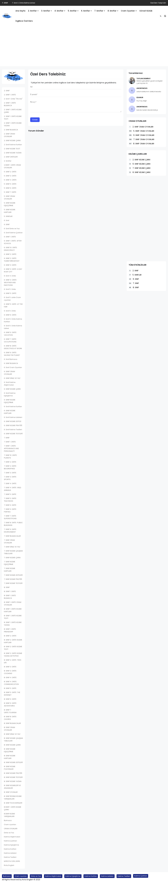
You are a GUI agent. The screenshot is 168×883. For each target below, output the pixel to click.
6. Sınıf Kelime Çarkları (13, 232)
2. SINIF (7, 90)
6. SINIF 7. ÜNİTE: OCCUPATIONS (10, 340)
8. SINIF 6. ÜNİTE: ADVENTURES (10, 704)
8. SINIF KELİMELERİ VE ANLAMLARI (12, 786)
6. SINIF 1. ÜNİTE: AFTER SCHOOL (13, 242)
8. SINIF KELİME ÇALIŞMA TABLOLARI (13, 739)
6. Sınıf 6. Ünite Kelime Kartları (13, 320)
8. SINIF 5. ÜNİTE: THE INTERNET (12, 693)
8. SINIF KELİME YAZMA (13, 781)
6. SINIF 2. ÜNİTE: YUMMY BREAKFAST (11, 259)
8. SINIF (7, 587)
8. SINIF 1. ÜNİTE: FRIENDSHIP (10, 630)
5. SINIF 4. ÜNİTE (10, 180)
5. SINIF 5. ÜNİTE (10, 184)
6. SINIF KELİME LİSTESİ (12, 421)
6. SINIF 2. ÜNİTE (10, 254)
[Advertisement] (84, 47)
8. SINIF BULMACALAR (12, 723)
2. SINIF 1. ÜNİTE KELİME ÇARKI (13, 110)
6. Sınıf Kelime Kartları (13, 406)
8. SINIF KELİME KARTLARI (9, 757)
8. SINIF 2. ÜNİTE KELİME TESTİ (13, 647)
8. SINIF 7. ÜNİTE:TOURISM (10, 711)
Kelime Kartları (10, 849)
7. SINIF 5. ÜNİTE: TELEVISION (10, 499)
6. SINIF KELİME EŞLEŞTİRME (9, 401)
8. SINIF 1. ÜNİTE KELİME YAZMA (13, 623)
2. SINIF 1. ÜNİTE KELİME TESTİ (13, 117)
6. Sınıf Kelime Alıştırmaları (9, 383)
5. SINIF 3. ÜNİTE (10, 176)
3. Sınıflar (45, 10)
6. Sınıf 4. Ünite (10, 276)
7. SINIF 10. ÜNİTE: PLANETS (10, 456)
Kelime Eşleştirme (11, 845)
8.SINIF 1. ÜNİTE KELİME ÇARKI (12, 808)
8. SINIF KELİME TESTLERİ (13, 777)
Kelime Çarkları (10, 841)
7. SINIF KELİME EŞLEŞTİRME (9, 563)
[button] (160, 16)
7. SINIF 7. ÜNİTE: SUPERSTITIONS (10, 517)
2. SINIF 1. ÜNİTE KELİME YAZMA (13, 124)
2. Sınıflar (32, 10)
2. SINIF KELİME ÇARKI (12, 140)
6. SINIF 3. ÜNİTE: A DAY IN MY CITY (13, 270)
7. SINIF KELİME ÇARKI (12, 557)
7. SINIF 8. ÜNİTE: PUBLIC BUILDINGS (13, 523)
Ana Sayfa (20, 10)
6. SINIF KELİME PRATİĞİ (13, 425)
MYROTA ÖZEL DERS (12, 861)
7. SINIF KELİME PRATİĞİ (13, 579)
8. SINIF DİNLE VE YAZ (12, 734)
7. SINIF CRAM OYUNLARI (9, 541)
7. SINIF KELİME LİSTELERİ (13, 575)
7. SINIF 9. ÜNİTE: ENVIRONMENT (10, 530)
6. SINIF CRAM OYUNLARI (9, 372)
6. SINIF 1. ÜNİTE (10, 236)
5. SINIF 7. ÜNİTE (10, 192)
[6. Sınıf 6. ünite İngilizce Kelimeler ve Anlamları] (9, 3)
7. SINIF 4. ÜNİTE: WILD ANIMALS (12, 488)
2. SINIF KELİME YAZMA (13, 152)
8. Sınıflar (112, 10)
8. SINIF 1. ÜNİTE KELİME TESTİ (13, 617)
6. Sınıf (5, 3)
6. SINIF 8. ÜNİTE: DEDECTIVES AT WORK (13, 347)
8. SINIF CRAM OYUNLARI (9, 728)
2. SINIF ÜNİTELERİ (11, 157)
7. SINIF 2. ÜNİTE (10, 462)
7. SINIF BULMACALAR (12, 536)
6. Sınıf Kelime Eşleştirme (9, 394)
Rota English (9, 865)
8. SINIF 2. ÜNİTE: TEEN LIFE (12, 661)
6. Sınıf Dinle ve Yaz (12, 228)
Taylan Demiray (143, 78)
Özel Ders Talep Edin (158, 3)
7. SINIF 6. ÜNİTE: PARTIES (10, 510)
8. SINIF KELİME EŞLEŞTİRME (9, 750)
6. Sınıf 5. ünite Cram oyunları (12, 298)
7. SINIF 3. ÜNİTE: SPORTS (10, 478)
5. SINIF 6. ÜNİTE (10, 188)
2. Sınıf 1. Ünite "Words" (13, 99)
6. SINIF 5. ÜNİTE (10, 293)
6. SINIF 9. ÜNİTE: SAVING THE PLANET (12, 353)
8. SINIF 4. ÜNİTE (10, 677)
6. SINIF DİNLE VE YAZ (12, 378)
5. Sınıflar (72, 10)
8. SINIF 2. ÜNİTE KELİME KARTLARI (13, 641)
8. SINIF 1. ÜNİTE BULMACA (10, 596)
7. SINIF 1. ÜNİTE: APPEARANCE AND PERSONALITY (11, 448)
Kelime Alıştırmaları (12, 836)
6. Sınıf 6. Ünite (10, 311)
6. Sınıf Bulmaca (10, 359)
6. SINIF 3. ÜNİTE (10, 265)
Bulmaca (8, 820)
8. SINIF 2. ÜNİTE (10, 636)
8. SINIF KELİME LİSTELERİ (13, 762)
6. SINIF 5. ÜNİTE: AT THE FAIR (13, 305)
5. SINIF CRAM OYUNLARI (9, 197)
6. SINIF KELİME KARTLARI (9, 411)
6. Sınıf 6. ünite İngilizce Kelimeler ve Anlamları (30, 3)
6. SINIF (7, 224)
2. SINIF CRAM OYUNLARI (9, 135)
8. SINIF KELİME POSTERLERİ (9, 767)
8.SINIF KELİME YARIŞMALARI (9, 815)
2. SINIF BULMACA (11, 129)
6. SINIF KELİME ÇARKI (12, 389)
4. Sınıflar (58, 10)
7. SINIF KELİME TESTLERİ (13, 583)
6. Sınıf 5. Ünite (10, 289)
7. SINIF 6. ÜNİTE (10, 505)
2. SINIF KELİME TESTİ (12, 148)
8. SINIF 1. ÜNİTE (10, 591)
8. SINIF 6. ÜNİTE (10, 699)
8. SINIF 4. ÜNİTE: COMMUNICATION (11, 682)
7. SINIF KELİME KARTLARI (9, 569)
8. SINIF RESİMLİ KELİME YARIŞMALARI (13, 797)
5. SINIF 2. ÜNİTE (10, 171)
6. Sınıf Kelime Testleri (13, 429)
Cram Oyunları (128, 10)
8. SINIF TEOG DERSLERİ (13, 803)
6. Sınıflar (85, 10)
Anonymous (141, 88)
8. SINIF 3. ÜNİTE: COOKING (10, 672)
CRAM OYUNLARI (10, 828)
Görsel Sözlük (145, 10)
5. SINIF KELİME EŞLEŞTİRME (9, 204)
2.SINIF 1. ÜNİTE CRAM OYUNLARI (12, 166)
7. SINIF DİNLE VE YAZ (12, 547)
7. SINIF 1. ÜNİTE (10, 442)
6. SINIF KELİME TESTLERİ (13, 433)
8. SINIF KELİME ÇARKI (12, 745)
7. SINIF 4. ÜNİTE (10, 483)
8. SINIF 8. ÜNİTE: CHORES (10, 717)
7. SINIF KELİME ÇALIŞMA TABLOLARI (13, 552)
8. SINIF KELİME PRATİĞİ (13, 773)
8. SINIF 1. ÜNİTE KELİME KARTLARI (13, 610)
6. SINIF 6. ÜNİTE (10, 315)
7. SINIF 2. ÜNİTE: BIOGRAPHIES (10, 467)
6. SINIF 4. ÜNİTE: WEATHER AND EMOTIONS (10, 282)
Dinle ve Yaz (9, 832)
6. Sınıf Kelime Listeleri (13, 417)
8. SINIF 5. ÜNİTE (10, 688)
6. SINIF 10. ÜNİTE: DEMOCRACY (10, 248)
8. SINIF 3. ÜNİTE (10, 666)
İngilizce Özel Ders (24, 21)
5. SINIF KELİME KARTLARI (9, 210)
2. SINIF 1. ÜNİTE (10, 94)
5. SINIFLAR (8, 216)
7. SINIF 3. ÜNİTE (10, 472)
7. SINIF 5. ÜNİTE (10, 494)
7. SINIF (6, 437)
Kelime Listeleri (10, 853)
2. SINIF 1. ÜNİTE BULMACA (10, 104)
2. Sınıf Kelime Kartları (13, 144)
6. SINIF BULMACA (11, 363)
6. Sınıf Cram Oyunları (13, 367)
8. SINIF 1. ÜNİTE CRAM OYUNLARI (12, 603)
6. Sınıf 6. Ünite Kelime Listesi (13, 327)
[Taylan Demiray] (132, 80)
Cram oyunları (10, 824)
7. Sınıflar (98, 10)
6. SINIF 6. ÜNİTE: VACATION (10, 333)
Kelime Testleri (10, 857)
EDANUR (139, 97)
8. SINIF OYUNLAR (11, 792)
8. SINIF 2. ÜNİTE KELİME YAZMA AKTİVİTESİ (13, 654)
